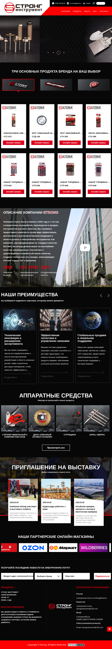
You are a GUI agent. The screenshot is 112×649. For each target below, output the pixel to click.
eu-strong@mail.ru (75, 3)
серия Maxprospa (8, 595)
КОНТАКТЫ (104, 11)
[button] (53, 52)
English (88, 3)
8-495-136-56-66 (60, 3)
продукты (77, 11)
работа (87, 11)
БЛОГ (95, 11)
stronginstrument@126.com (87, 609)
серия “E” (5, 597)
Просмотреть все (56, 447)
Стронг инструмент (9, 592)
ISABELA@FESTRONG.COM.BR (89, 619)
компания (65, 11)
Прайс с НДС (6, 600)
